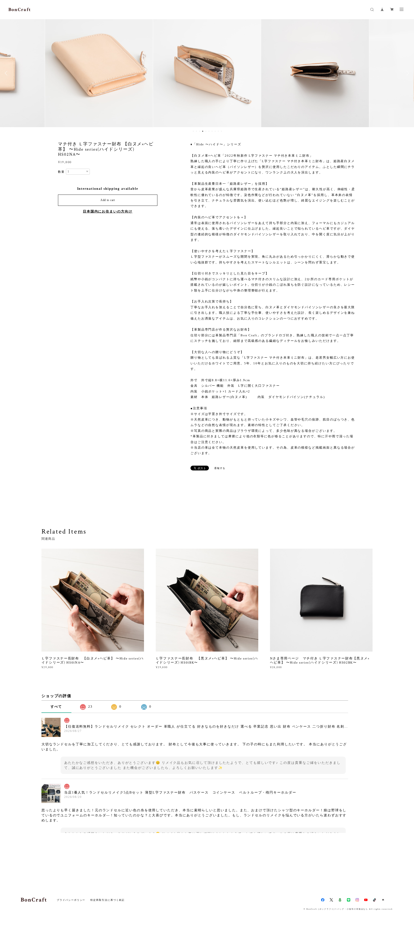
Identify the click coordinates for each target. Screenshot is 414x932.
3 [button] (199, 131)
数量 (61, 171)
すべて (56, 706)
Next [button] (406, 73)
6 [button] (208, 131)
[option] (99, 73)
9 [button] (218, 131)
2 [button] (196, 131)
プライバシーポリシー (71, 900)
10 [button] (221, 131)
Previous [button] (7, 73)
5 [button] (205, 131)
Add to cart (107, 200)
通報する (220, 468)
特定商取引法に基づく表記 (107, 900)
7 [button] (212, 131)
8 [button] (215, 131)
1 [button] (193, 131)
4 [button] (202, 131)
